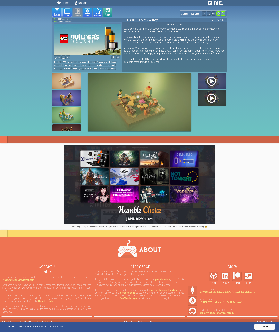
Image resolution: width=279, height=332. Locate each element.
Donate (82, 3)
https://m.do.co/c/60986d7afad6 (217, 312)
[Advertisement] (23, 51)
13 (58, 57)
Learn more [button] (59, 326)
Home (65, 3)
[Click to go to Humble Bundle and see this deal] (139, 184)
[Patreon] (238, 276)
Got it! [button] (265, 327)
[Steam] (249, 276)
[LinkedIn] (226, 276)
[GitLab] (215, 276)
